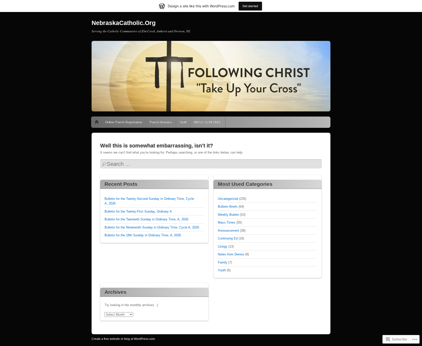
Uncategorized (228, 199)
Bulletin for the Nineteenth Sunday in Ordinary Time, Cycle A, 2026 (152, 227)
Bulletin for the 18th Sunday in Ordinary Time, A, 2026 (143, 235)
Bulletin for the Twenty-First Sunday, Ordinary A (138, 211)
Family (222, 262)
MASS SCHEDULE (208, 122)
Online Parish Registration (123, 122)
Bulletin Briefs (228, 206)
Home (96, 122)
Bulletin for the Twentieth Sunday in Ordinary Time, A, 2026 (146, 219)
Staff (183, 122)
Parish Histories (161, 122)
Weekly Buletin (228, 214)
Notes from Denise (231, 254)
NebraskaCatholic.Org (124, 22)
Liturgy (222, 246)
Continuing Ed (228, 238)
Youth (222, 270)
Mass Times (226, 222)
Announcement (228, 230)
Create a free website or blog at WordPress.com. (124, 339)
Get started (250, 6)
